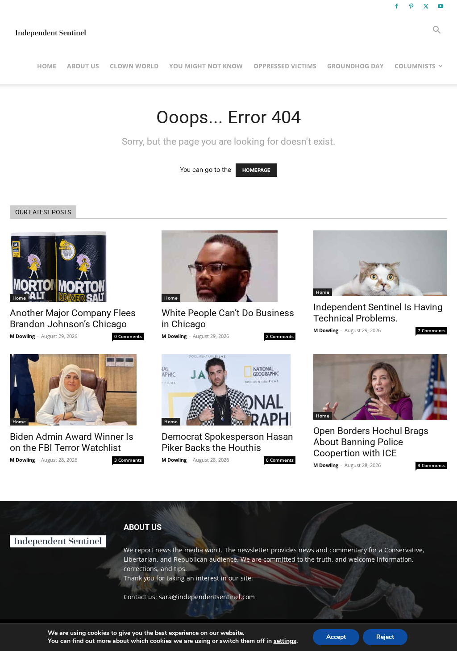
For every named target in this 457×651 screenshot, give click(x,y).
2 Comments (280, 336)
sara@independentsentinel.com (207, 597)
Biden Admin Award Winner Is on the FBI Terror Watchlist (71, 442)
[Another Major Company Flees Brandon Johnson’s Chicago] (77, 266)
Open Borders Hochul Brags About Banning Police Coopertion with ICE (370, 442)
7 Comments (431, 330)
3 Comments (128, 460)
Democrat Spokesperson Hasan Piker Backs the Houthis (227, 442)
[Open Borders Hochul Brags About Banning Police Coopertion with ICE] (380, 387)
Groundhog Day (355, 66)
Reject (385, 637)
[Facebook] (396, 6)
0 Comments (128, 336)
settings (285, 641)
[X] (425, 6)
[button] (436, 31)
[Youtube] (440, 6)
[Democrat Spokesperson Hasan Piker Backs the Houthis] (228, 390)
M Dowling (22, 336)
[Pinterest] (411, 6)
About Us (83, 66)
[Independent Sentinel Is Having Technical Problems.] (380, 263)
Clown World (134, 66)
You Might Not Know (206, 66)
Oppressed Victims (284, 66)
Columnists (415, 66)
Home (46, 66)
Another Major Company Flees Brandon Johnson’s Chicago (73, 319)
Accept (336, 637)
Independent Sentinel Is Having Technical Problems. (378, 313)
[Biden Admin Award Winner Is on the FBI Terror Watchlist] (77, 390)
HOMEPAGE (256, 170)
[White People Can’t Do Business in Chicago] (228, 266)
